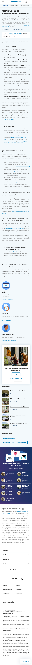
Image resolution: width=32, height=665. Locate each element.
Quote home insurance (7, 299)
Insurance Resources (20, 597)
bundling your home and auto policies (14, 228)
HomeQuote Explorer (15, 251)
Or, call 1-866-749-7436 (16, 378)
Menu (5, 1)
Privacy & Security (6, 593)
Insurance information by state (17, 41)
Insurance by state (21, 442)
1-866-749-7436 (21, 237)
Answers (5, 5)
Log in (28, 1)
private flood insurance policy (22, 166)
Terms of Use (19, 593)
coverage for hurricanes (7, 119)
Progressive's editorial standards (14, 33)
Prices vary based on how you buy (13, 617)
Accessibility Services (7, 589)
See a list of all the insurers (19, 645)
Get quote (26, 661)
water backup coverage (19, 182)
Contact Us (5, 585)
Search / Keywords (15, 570)
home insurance (18, 381)
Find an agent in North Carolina (9, 340)
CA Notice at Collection (8, 597)
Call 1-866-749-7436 (7, 320)
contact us (19, 646)
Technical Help (19, 589)
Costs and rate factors (8, 442)
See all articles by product (16, 468)
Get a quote (16, 374)
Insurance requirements (9, 438)
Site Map (18, 585)
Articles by (14, 5)
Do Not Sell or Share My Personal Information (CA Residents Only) (8, 602)
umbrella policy (15, 171)
